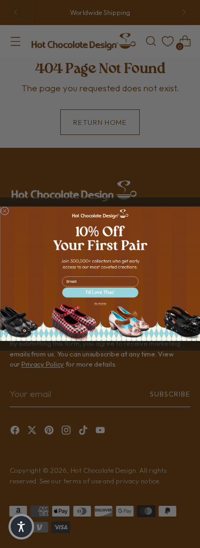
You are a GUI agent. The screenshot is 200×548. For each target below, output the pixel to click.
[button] (100, 292)
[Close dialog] (5, 211)
